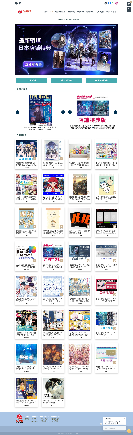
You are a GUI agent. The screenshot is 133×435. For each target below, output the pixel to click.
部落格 (27, 419)
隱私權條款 (55, 421)
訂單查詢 (34, 419)
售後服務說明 (44, 421)
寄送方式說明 (44, 419)
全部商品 (35, 416)
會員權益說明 (55, 416)
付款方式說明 (44, 416)
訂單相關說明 (35, 421)
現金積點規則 (55, 419)
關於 (27, 416)
